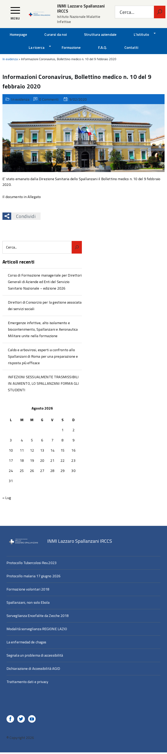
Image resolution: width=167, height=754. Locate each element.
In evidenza (20, 99)
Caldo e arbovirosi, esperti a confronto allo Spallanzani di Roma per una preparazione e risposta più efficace (43, 356)
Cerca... (127, 12)
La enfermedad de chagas (26, 642)
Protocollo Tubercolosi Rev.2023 (32, 563)
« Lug (6, 497)
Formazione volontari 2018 (28, 589)
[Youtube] (32, 719)
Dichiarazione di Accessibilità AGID (33, 668)
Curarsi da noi (55, 34)
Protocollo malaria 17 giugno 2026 (33, 576)
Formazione (71, 47)
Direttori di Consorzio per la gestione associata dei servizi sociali (45, 306)
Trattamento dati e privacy (27, 681)
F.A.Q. (102, 47)
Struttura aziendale (100, 34)
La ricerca (36, 47)
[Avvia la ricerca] (159, 12)
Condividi (26, 216)
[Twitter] (21, 719)
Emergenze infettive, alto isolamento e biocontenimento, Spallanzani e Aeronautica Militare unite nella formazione (43, 329)
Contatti (131, 47)
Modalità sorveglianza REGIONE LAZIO (37, 629)
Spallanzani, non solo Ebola (28, 602)
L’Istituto (141, 34)
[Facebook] (10, 719)
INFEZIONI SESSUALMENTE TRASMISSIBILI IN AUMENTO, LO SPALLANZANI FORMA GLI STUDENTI (43, 383)
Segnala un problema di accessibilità (35, 655)
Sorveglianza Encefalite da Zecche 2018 (38, 615)
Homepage (18, 34)
